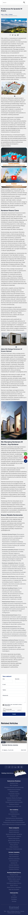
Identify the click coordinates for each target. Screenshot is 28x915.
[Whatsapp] (18, 35)
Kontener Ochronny (14, 869)
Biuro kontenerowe (14, 856)
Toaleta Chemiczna (14, 881)
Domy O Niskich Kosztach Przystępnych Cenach (14, 824)
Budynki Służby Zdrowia (14, 840)
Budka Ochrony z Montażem (14, 887)
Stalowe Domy (14, 812)
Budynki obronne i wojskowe (14, 836)
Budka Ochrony (14, 885)
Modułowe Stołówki (14, 804)
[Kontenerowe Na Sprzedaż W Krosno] (14, 167)
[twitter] (9, 767)
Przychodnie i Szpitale (14, 793)
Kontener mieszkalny (14, 852)
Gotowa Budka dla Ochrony (14, 876)
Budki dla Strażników (14, 889)
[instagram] (12, 767)
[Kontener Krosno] (14, 187)
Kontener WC (14, 863)
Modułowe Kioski (14, 874)
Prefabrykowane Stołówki (14, 789)
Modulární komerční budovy (14, 800)
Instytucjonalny (14, 892)
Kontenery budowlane (14, 858)
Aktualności (14, 897)
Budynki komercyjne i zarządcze (14, 834)
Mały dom (14, 816)
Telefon (4, 689)
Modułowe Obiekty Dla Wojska (14, 798)
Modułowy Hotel (14, 796)
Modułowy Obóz (14, 783)
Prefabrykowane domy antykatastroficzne (14, 822)
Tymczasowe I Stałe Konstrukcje (14, 849)
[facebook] (6, 767)
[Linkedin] (15, 35)
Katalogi (14, 901)
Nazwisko (17, 679)
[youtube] (18, 767)
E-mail (4, 684)
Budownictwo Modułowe (14, 781)
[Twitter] (12, 35)
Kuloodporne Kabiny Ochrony (14, 883)
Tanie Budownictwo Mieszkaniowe (14, 818)
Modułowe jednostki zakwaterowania (14, 787)
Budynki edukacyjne (14, 832)
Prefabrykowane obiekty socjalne (14, 802)
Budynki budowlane (14, 830)
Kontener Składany (14, 854)
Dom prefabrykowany (14, 814)
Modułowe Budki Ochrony (14, 872)
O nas (14, 895)
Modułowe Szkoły (14, 791)
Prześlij (14, 714)
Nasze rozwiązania (14, 828)
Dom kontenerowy (14, 860)
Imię (3, 679)
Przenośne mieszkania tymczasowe (14, 820)
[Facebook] (10, 35)
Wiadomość (5, 695)
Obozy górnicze (14, 844)
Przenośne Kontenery (14, 867)
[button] (7, 96)
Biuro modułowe (14, 785)
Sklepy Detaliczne (14, 847)
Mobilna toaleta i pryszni (14, 879)
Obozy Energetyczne (14, 842)
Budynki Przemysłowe (14, 838)
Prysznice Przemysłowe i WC (14, 806)
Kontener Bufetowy (14, 865)
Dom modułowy (14, 809)
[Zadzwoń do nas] (25, 457)
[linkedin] (15, 767)
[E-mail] (25, 461)
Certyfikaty (14, 899)
